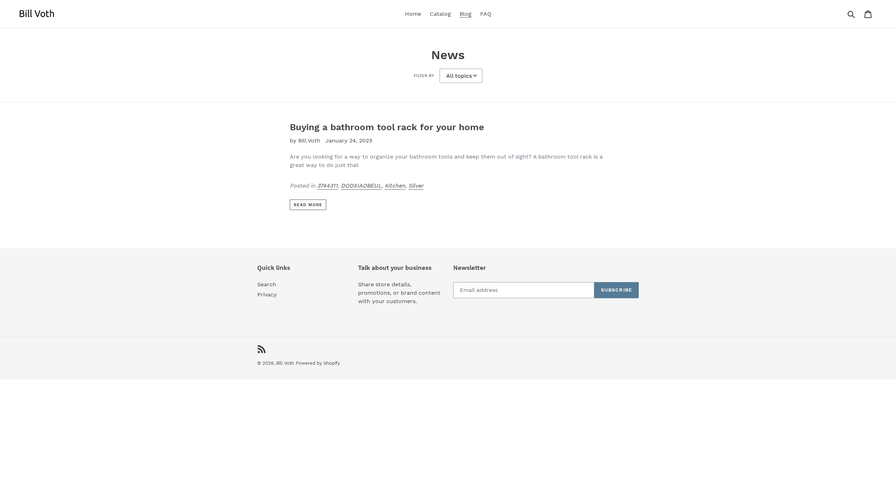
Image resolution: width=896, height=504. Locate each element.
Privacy (267, 294)
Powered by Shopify (318, 363)
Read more (308, 204)
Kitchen (395, 185)
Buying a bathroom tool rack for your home (387, 127)
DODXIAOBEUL (361, 185)
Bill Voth (285, 363)
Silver (416, 185)
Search (266, 284)
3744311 (327, 185)
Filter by (424, 75)
